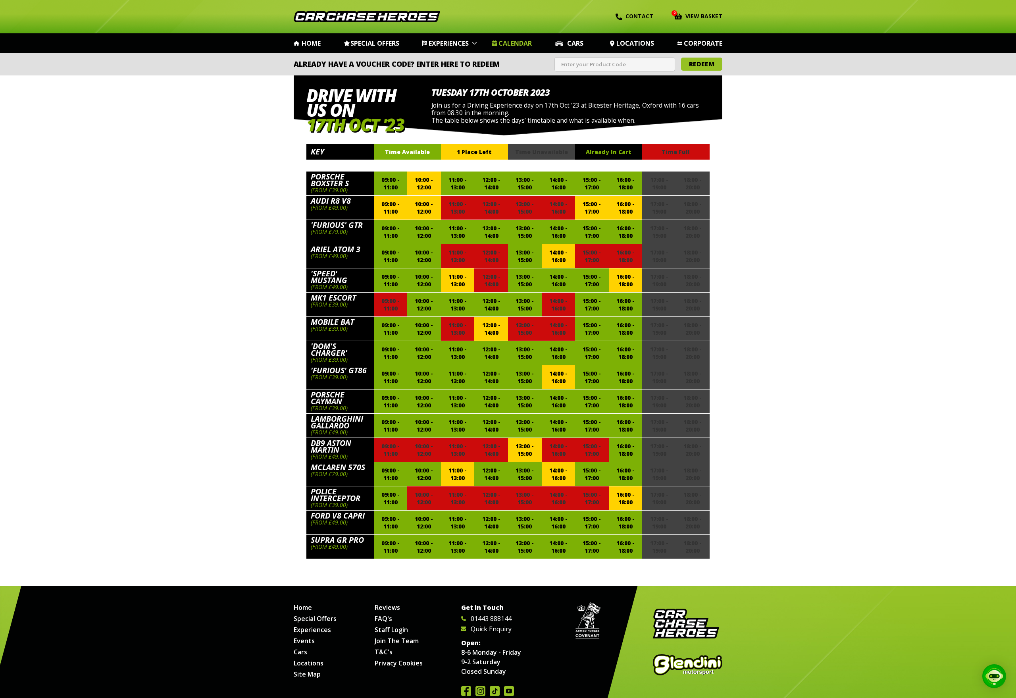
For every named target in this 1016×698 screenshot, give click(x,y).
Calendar (515, 43)
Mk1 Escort (333, 297)
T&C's (384, 652)
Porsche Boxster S (330, 180)
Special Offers (374, 43)
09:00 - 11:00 (390, 183)
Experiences (449, 43)
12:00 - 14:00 (491, 183)
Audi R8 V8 (331, 200)
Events (304, 640)
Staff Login (391, 629)
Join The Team (397, 640)
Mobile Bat (332, 321)
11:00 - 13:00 (457, 183)
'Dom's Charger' (329, 349)
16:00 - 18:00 (625, 183)
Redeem (701, 64)
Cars (575, 43)
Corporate (703, 43)
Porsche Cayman (327, 398)
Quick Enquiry (491, 629)
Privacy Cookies (399, 663)
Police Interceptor (335, 494)
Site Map (307, 674)
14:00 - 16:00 (558, 183)
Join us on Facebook (466, 691)
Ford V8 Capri (338, 515)
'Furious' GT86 (339, 370)
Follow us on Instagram (480, 691)
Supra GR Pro (337, 539)
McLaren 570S (338, 467)
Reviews (387, 607)
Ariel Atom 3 (335, 249)
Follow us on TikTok (495, 691)
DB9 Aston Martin (331, 446)
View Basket (698, 15)
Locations (635, 43)
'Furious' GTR (337, 225)
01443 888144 (491, 618)
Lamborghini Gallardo (337, 422)
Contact (639, 16)
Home (311, 43)
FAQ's (383, 618)
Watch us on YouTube (509, 691)
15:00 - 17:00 (592, 183)
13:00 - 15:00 (525, 183)
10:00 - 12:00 (424, 183)
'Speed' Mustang (329, 276)
